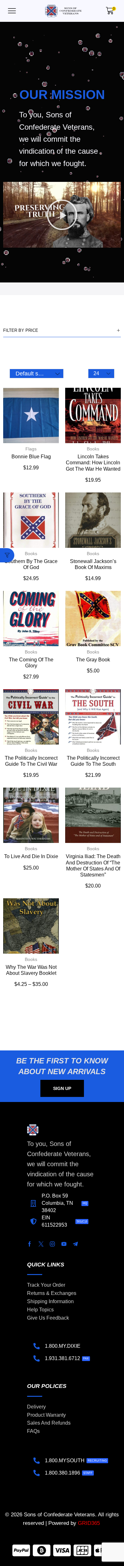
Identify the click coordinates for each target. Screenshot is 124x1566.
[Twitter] (41, 1244)
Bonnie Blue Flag (31, 456)
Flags (31, 448)
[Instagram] (52, 1244)
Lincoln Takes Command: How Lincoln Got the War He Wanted (93, 462)
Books (93, 448)
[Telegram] (75, 1244)
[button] (12, 11)
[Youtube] (63, 1244)
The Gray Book (93, 659)
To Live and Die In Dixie (31, 856)
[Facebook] (29, 1244)
